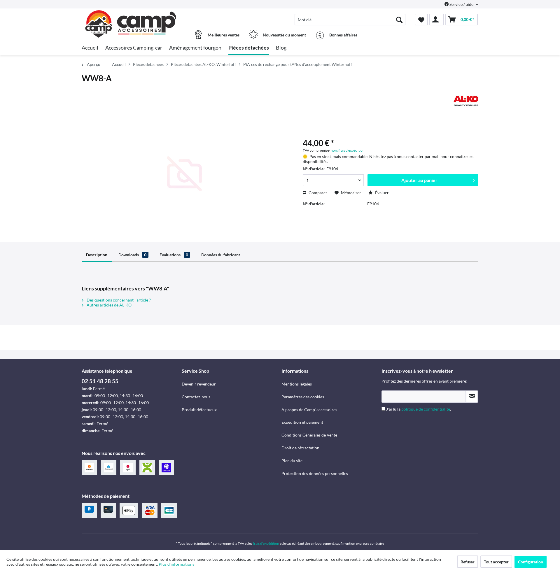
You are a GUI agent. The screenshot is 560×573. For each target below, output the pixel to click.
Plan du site (291, 460)
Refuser (468, 561)
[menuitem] (350, 19)
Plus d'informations (177, 564)
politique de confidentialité (425, 408)
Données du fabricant (220, 254)
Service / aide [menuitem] (461, 4)
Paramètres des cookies (302, 396)
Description (96, 254)
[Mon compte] (436, 19)
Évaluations (174, 254)
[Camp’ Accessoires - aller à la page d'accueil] (131, 16)
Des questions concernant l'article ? (118, 299)
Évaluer (381, 192)
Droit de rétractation (300, 447)
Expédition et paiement (302, 422)
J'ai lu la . (418, 408)
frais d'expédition (266, 543)
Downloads (132, 254)
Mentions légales (296, 383)
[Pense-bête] (421, 19)
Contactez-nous (196, 396)
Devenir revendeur (199, 383)
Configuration (530, 561)
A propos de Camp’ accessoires (309, 409)
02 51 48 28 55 (100, 381)
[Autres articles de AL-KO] (466, 101)
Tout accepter (496, 561)
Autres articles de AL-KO (109, 304)
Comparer (317, 192)
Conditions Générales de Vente (309, 434)
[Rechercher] (399, 19)
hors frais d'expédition (348, 150)
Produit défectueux (199, 409)
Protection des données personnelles (314, 473)
